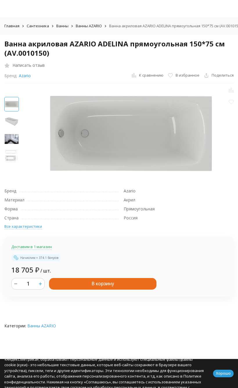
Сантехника (38, 25)
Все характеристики (23, 226)
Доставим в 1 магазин (31, 246)
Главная (11, 25)
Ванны (62, 25)
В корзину (102, 283)
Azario (25, 75)
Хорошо (223, 373)
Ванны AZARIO (89, 25)
